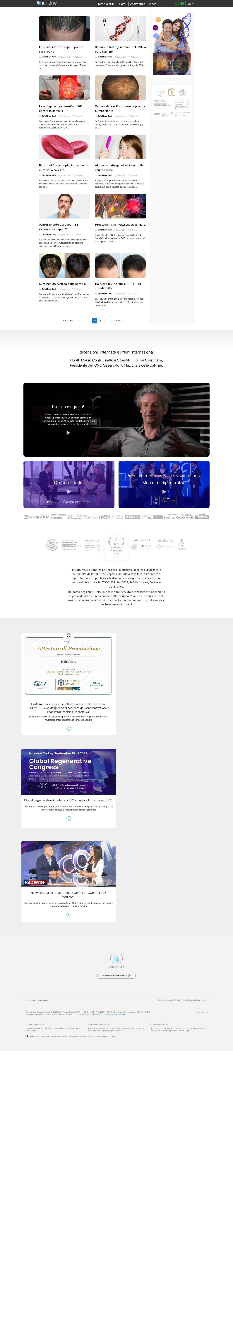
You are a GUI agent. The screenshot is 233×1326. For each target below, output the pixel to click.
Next (117, 320)
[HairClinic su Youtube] (198, 1012)
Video (152, 4)
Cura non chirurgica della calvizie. (63, 283)
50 (111, 320)
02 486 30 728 (98, 1014)
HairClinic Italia (30, 1000)
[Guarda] (116, 420)
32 (89, 320)
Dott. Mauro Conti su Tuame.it (105, 1036)
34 (100, 320)
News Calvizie (88, 1036)
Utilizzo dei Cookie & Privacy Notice (54, 1036)
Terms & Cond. (35, 1036)
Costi (122, 4)
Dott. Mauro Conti (49, 57)
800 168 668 (120, 1014)
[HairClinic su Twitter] (202, 1012)
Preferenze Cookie (75, 1036)
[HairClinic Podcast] (194, 1012)
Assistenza (137, 4)
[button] (191, 3)
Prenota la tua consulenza (114, 975)
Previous (69, 320)
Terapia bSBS (107, 4)
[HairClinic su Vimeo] (206, 1012)
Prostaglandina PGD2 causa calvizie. (120, 224)
